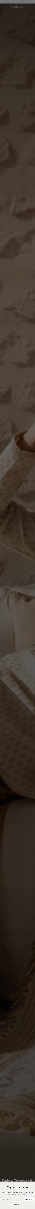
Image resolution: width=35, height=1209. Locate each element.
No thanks (17, 1204)
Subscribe (28, 1199)
